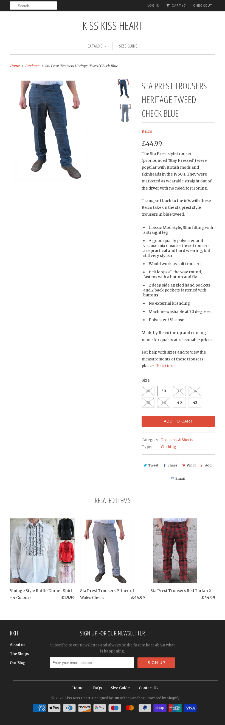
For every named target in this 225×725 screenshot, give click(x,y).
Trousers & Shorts (177, 440)
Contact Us (148, 688)
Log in (153, 5)
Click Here (164, 365)
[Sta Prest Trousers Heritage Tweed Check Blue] (60, 129)
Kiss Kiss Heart (112, 25)
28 (148, 391)
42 (195, 402)
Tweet (153, 465)
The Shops (19, 653)
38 (164, 402)
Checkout (202, 5)
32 (179, 391)
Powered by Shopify (162, 698)
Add (208, 465)
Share (172, 465)
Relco (147, 131)
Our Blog (18, 662)
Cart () (179, 5)
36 (148, 402)
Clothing (168, 447)
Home (77, 688)
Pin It (191, 465)
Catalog (95, 46)
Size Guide (128, 46)
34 (195, 391)
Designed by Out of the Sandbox (118, 698)
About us (17, 644)
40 (179, 402)
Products (32, 66)
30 (164, 391)
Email (180, 478)
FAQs (97, 688)
